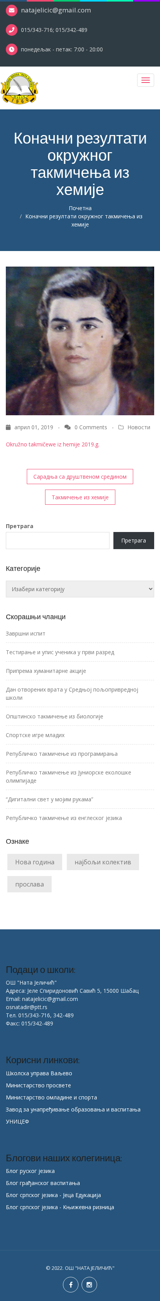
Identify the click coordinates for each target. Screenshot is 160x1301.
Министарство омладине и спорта (51, 1097)
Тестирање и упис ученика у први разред (60, 652)
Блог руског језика (30, 1171)
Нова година (34, 862)
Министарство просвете (38, 1085)
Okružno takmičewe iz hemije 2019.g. (52, 444)
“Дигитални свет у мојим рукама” (49, 799)
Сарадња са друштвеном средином (80, 476)
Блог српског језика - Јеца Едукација (53, 1195)
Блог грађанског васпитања (43, 1183)
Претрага (19, 526)
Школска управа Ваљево (39, 1073)
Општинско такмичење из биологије (54, 716)
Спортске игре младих (35, 735)
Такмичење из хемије (80, 497)
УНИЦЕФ (17, 1121)
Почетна (80, 208)
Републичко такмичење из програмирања (62, 753)
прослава (29, 884)
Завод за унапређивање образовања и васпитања (73, 1109)
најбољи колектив (103, 862)
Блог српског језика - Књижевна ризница (60, 1207)
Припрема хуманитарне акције (46, 670)
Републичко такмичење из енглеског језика (64, 818)
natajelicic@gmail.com (56, 9)
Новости (138, 427)
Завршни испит (25, 633)
